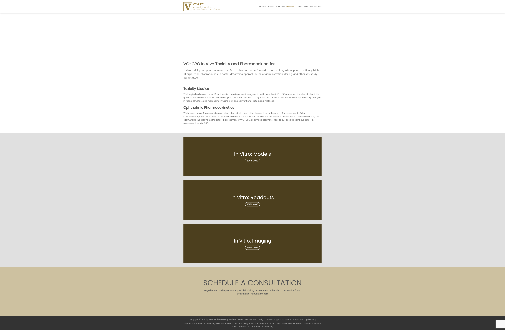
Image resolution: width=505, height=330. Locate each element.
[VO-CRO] (203, 6)
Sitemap (304, 319)
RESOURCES (315, 6)
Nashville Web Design (254, 319)
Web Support (275, 319)
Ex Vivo (281, 6)
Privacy (312, 319)
